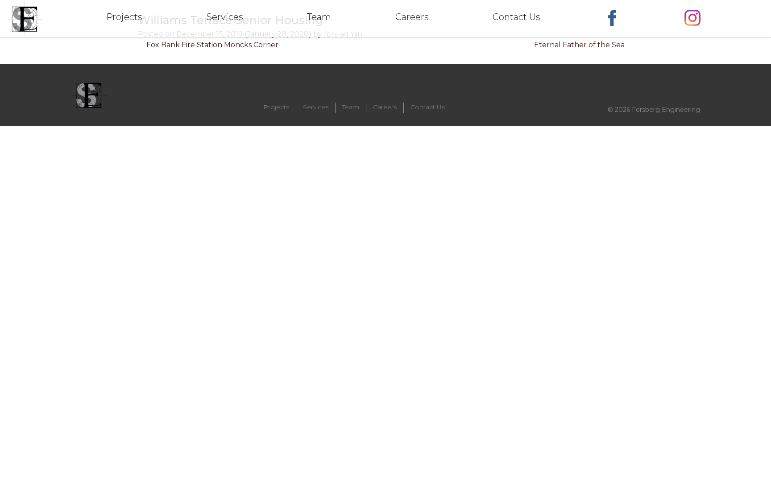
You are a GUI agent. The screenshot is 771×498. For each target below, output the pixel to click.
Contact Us (427, 107)
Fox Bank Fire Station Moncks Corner (211, 45)
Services (315, 107)
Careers (385, 107)
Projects (276, 107)
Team (350, 107)
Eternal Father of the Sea (580, 45)
